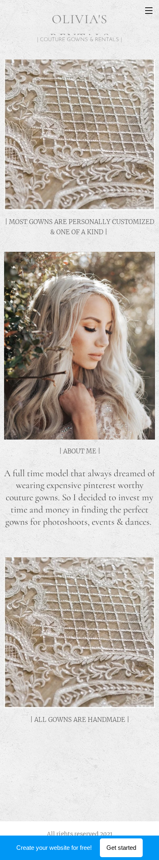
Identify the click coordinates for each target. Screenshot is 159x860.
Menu (149, 10)
